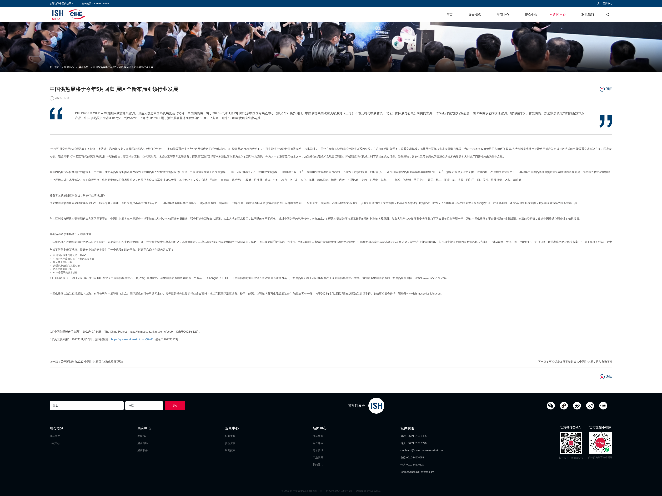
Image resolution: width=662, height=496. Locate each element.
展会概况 (55, 435)
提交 (175, 405)
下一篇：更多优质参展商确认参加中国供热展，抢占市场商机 (575, 361)
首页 (449, 14)
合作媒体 (318, 443)
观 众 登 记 (655, 219)
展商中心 (607, 3)
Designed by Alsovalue (368, 490)
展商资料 (142, 443)
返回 (609, 89)
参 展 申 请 (655, 205)
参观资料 (230, 443)
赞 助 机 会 (655, 233)
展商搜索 (230, 450)
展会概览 (474, 14)
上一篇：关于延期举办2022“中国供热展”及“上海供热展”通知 (86, 361)
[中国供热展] (69, 14)
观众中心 (531, 14)
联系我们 (587, 14)
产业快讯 (318, 457)
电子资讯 (318, 450)
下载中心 (55, 443)
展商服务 (142, 450)
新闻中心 (559, 14)
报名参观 (230, 435)
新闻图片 (318, 464)
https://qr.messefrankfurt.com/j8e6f (132, 339)
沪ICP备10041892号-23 (339, 490)
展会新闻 (83, 67)
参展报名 (142, 435)
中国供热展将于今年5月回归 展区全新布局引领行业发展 (123, 67)
